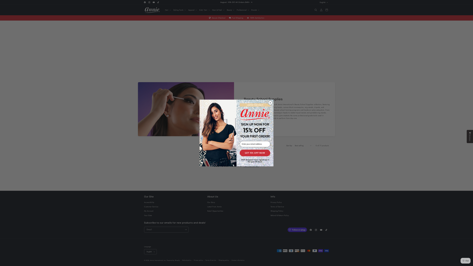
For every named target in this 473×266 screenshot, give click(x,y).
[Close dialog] (270, 103)
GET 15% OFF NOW (255, 153)
